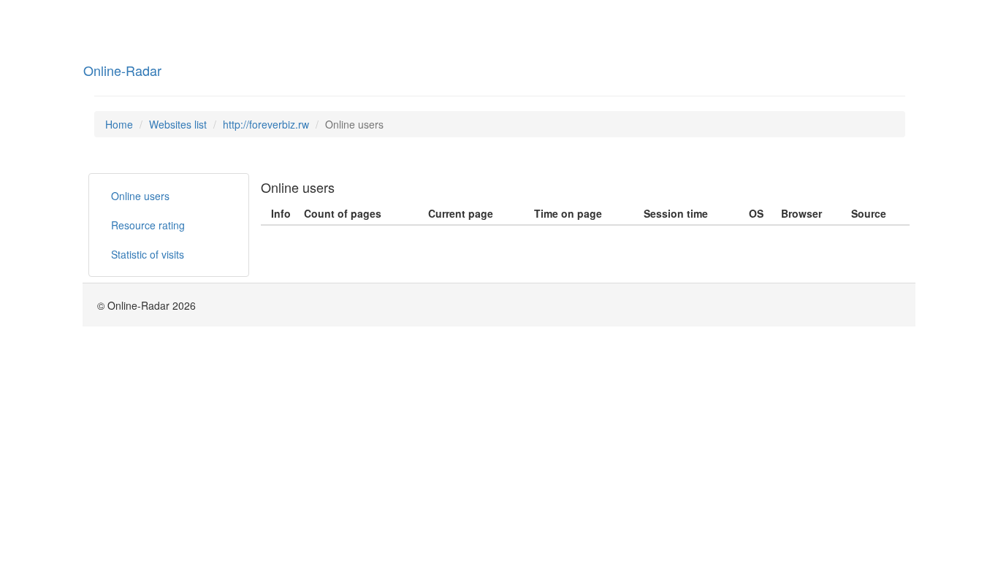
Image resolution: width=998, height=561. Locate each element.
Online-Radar (122, 70)
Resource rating (148, 225)
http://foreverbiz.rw (266, 124)
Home (119, 124)
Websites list (178, 124)
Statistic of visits (147, 254)
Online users (140, 195)
